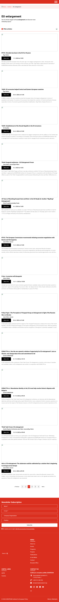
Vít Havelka (6, 128)
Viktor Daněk (6, 278)
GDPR (3, 573)
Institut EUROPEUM (8, 355)
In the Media (33, 557)
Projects (32, 552)
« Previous (16, 486)
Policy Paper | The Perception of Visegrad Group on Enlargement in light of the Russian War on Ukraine (28, 314)
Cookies (4, 576)
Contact (32, 560)
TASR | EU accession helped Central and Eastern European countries (23, 89)
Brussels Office (34, 563)
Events (32, 546)
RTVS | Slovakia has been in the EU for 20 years (16, 53)
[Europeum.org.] (4, 6)
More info (6, 58)
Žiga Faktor (6, 55)
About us (32, 544)
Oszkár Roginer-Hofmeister (10, 429)
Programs (33, 549)
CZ (31, 591)
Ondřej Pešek (15, 203)
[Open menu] (55, 2)
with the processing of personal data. (25, 529)
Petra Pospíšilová (7, 203)
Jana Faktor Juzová (8, 164)
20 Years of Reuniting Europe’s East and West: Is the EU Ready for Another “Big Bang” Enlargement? (28, 200)
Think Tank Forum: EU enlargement (12, 427)
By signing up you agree (19, 529)
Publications (33, 554)
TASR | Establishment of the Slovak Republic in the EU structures (21, 126)
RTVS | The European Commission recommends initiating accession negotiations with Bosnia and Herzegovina (28, 239)
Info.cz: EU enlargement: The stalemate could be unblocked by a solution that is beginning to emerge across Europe (29, 465)
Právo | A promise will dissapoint (12, 276)
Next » (43, 486)
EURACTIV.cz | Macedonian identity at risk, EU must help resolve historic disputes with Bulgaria (28, 389)
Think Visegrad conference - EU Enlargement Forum (18, 162)
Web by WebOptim (52, 599)
